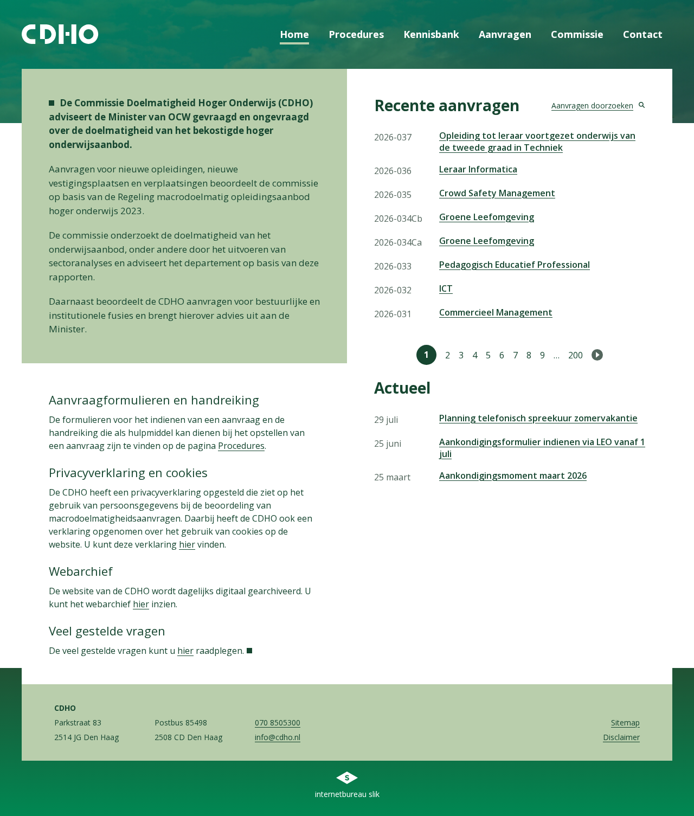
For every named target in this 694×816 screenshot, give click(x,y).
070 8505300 (277, 722)
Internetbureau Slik (347, 794)
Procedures (356, 34)
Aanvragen (505, 34)
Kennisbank (431, 34)
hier (187, 544)
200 (575, 355)
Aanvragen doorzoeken (592, 105)
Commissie (577, 34)
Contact (643, 34)
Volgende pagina (597, 355)
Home (294, 34)
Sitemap (625, 722)
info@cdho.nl (277, 737)
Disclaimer (621, 737)
